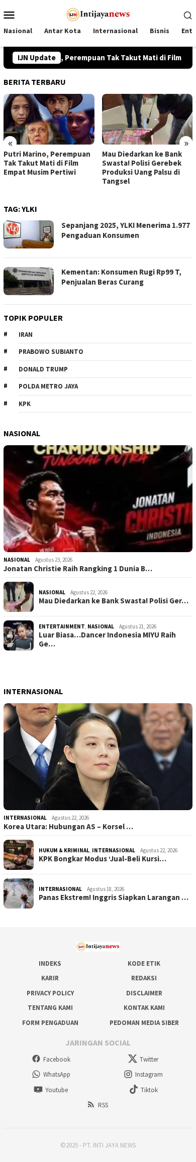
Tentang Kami (50, 1007)
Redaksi (144, 978)
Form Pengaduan (50, 1022)
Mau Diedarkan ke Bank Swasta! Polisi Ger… (113, 600)
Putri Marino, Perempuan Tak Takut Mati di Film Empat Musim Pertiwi (47, 163)
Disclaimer (144, 993)
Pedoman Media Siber (144, 1022)
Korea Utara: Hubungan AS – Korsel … (68, 826)
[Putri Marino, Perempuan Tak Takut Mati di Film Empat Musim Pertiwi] (49, 119)
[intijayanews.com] (98, 13)
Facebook (56, 1059)
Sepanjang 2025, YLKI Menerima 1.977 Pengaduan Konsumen (125, 230)
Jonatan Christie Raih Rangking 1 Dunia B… (78, 568)
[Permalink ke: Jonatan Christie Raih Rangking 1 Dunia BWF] (98, 498)
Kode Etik (144, 963)
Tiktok (149, 1090)
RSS (103, 1105)
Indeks (50, 963)
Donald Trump (43, 369)
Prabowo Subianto (51, 351)
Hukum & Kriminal (64, 850)
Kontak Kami (144, 1007)
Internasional (25, 817)
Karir (50, 978)
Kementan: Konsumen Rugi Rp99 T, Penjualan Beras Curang (121, 277)
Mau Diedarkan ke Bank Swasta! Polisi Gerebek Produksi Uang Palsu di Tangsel (142, 168)
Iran (26, 334)
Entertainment (62, 626)
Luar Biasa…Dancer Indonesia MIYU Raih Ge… (107, 639)
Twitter (149, 1059)
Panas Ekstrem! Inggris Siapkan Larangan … (113, 897)
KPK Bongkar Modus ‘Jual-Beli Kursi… (102, 858)
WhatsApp (56, 1074)
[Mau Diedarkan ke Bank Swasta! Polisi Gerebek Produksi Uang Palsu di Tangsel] (147, 119)
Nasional (17, 559)
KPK (25, 404)
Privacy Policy (50, 993)
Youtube (56, 1090)
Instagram (149, 1074)
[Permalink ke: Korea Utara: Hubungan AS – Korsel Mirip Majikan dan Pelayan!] (98, 756)
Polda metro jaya (48, 386)
